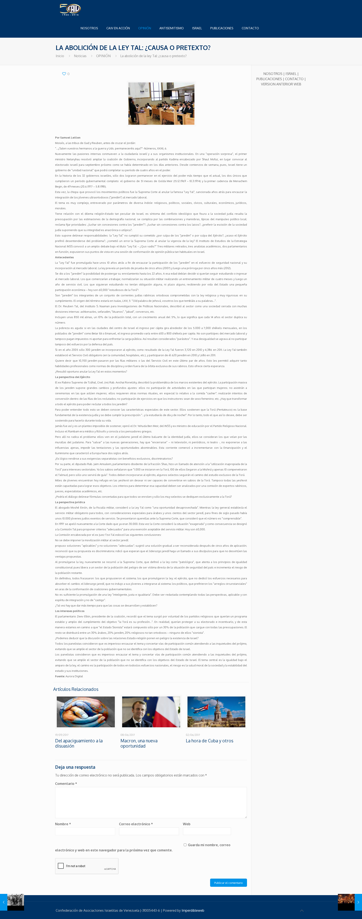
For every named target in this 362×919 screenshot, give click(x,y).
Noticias (80, 56)
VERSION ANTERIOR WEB (281, 84)
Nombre (63, 824)
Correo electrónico (136, 824)
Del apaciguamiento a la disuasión (79, 743)
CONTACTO (294, 79)
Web (186, 824)
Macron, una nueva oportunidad (139, 743)
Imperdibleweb (193, 910)
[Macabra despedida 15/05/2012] (350, 902)
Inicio (60, 56)
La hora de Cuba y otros (209, 740)
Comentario (66, 783)
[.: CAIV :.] (81, 9)
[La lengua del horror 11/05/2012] (12, 902)
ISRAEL (291, 74)
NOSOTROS (272, 74)
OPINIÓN (103, 56)
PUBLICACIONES (269, 79)
